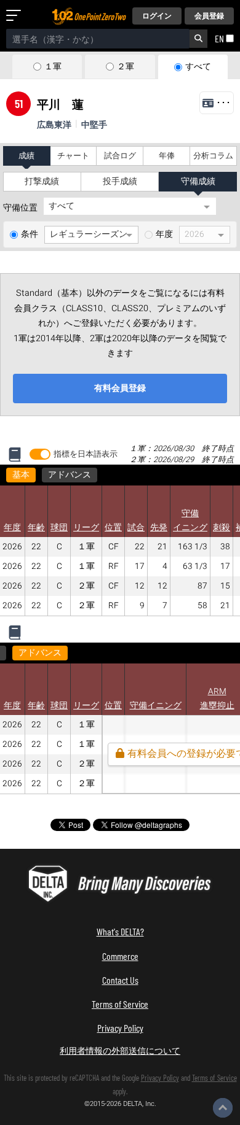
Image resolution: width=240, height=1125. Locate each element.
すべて (198, 67)
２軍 (125, 67)
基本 (21, 475)
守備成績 (198, 182)
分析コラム (213, 155)
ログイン (157, 15)
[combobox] (98, 38)
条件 (29, 234)
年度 (164, 234)
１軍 (53, 67)
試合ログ (120, 155)
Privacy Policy (120, 1028)
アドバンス (69, 475)
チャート (73, 155)
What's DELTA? (120, 931)
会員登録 (209, 15)
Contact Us (120, 980)
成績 (26, 155)
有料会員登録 (120, 388)
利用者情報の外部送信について (120, 1050)
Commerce (120, 956)
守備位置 (20, 208)
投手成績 (120, 182)
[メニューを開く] (16, 16)
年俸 (167, 155)
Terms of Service (120, 1004)
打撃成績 (42, 182)
